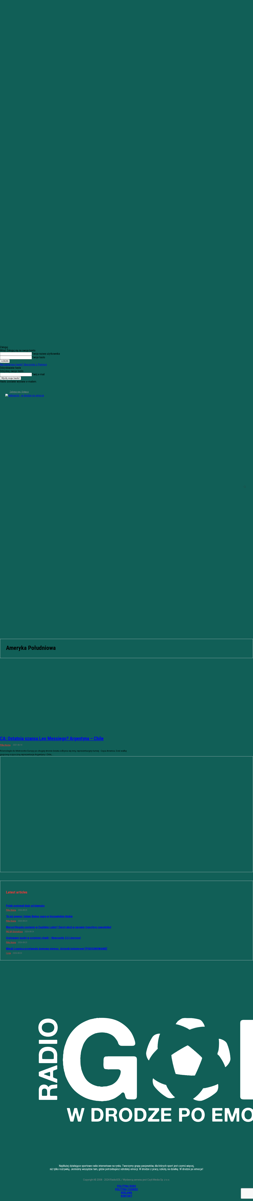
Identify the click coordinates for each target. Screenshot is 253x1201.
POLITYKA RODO (126, 1186)
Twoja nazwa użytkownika (46, 353)
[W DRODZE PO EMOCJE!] (30, 487)
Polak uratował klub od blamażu (25, 905)
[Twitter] (13, 387)
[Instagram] (8, 387)
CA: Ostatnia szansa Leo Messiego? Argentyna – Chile (52, 738)
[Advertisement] (126, 613)
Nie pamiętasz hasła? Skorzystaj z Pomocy (23, 364)
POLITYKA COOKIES (126, 1189)
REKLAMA (126, 1192)
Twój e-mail (38, 374)
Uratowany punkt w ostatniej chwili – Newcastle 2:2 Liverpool (43, 938)
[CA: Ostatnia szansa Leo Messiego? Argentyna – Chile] (65, 700)
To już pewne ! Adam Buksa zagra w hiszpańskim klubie (39, 916)
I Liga (8, 953)
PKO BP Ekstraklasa (14, 932)
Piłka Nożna (5, 745)
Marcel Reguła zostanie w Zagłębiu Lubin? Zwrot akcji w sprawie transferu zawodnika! (58, 927)
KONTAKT (126, 1196)
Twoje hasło (38, 357)
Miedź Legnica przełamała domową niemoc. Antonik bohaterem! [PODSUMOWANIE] (56, 948)
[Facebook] (2, 387)
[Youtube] (19, 387)
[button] (245, 487)
